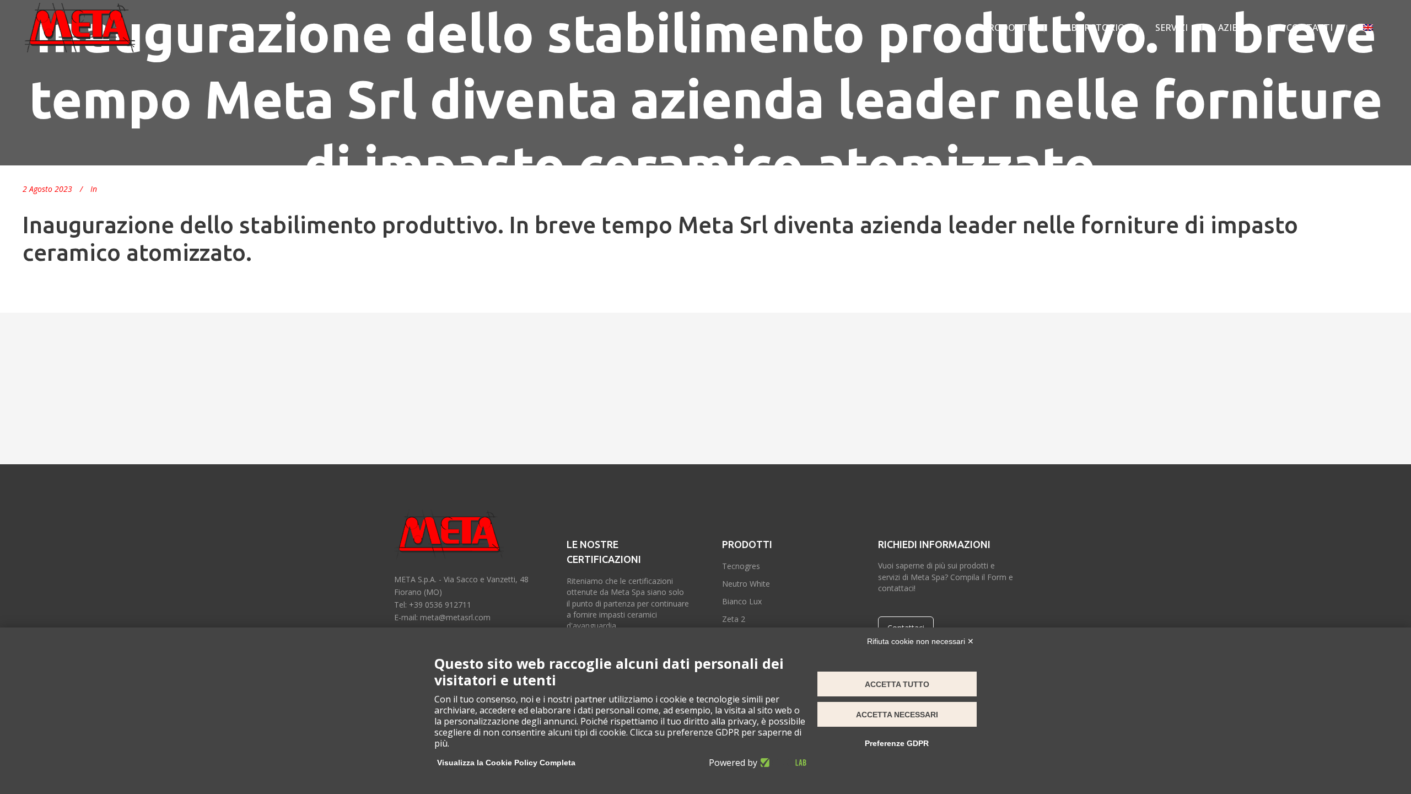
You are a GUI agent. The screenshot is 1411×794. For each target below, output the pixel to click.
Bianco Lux (742, 601)
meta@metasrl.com (455, 617)
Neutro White (746, 583)
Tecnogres (741, 566)
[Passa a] (1368, 27)
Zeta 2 (733, 619)
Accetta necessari (897, 714)
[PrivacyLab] (781, 762)
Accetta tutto (897, 684)
